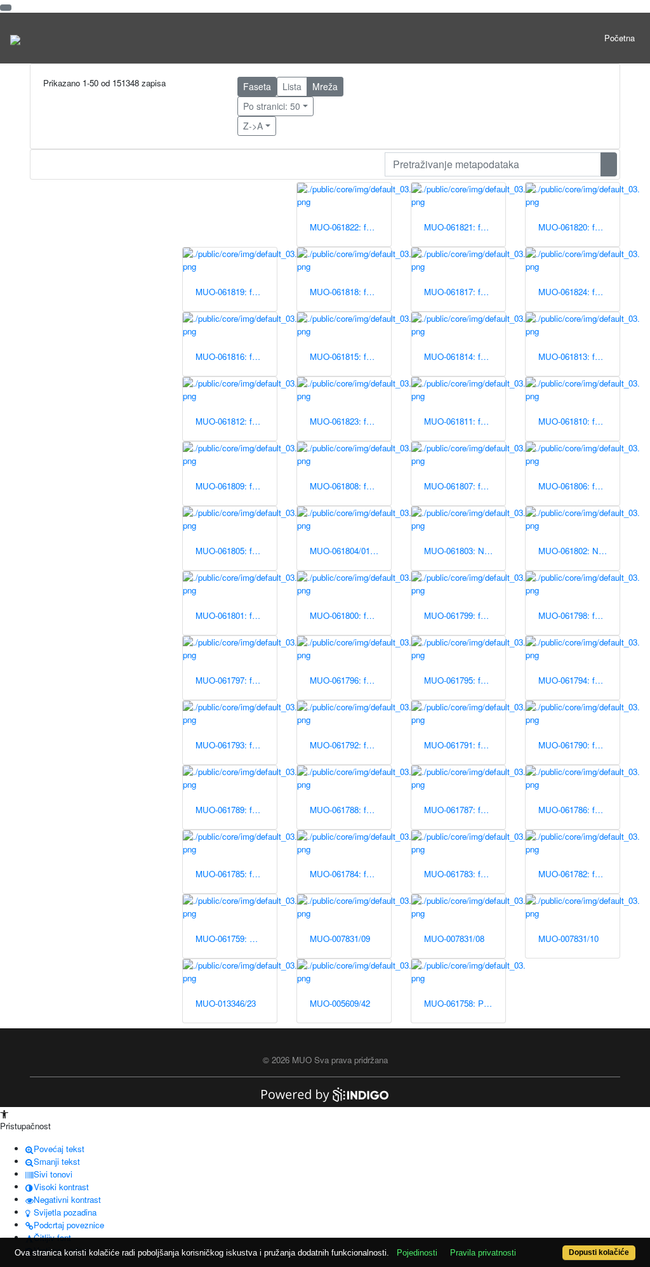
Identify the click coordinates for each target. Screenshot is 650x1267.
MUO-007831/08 (454, 938)
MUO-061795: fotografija (464, 680)
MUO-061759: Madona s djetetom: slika (236, 938)
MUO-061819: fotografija (236, 292)
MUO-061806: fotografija (579, 486)
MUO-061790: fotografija (579, 745)
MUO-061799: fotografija (464, 615)
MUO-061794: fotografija (579, 680)
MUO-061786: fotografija (579, 810)
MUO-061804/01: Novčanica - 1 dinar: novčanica (350, 551)
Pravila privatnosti (483, 1252)
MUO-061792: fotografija (350, 745)
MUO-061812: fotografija (236, 421)
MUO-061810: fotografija (579, 421)
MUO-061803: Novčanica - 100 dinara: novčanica (464, 551)
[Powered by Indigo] (325, 1093)
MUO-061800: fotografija (350, 615)
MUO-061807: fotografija (464, 486)
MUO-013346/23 (226, 1003)
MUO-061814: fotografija (464, 356)
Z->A (253, 125)
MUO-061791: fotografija (464, 745)
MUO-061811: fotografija (464, 421)
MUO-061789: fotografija (236, 810)
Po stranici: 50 (271, 106)
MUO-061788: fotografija (350, 810)
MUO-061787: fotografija (464, 810)
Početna (619, 38)
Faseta (257, 86)
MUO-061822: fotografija (350, 227)
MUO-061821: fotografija (464, 227)
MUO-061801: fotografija (236, 615)
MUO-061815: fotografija (350, 356)
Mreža (325, 86)
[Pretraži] (608, 164)
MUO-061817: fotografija (464, 292)
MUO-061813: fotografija (579, 356)
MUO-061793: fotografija (236, 745)
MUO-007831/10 (568, 938)
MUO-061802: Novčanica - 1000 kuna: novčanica (579, 551)
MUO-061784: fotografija (350, 874)
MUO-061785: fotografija (236, 874)
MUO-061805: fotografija (236, 551)
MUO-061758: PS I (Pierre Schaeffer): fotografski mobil (464, 1003)
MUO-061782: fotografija (579, 874)
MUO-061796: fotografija (350, 680)
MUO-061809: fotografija (236, 486)
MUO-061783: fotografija (464, 874)
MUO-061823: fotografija (350, 421)
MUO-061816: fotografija (236, 356)
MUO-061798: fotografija (579, 615)
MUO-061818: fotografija (350, 292)
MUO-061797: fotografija (236, 680)
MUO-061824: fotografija (579, 292)
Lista (292, 86)
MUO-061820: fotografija (579, 227)
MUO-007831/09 (340, 938)
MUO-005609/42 (340, 1003)
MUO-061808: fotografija (350, 486)
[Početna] (15, 38)
